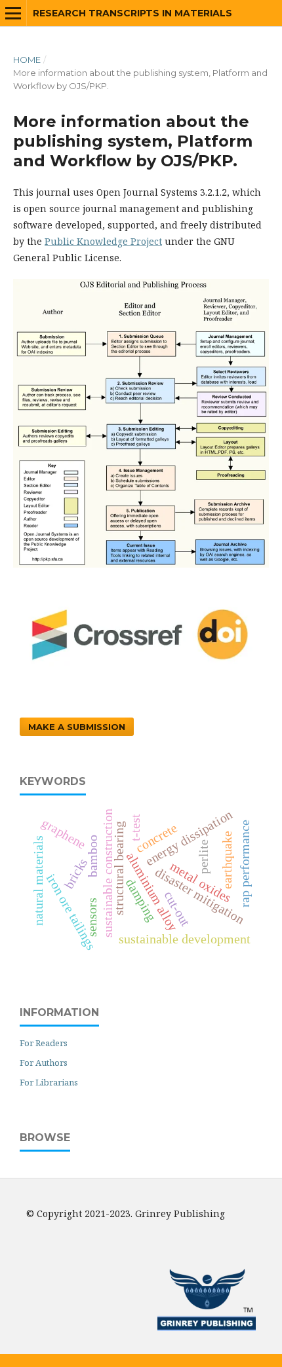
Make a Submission (76, 726)
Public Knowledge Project (103, 241)
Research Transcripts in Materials (132, 13)
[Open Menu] (13, 13)
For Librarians (49, 1082)
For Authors (44, 1062)
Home (27, 59)
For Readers (44, 1043)
